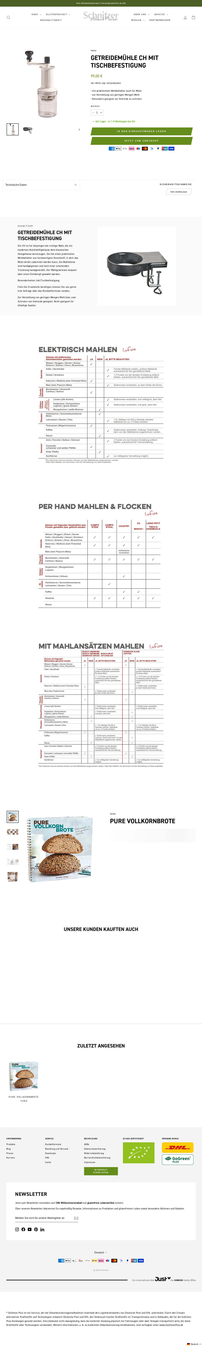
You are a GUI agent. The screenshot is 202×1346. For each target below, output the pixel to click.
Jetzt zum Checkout (141, 141)
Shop (35, 14)
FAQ (47, 1157)
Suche (48, 1162)
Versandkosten (114, 83)
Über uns (140, 14)
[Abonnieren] (76, 1218)
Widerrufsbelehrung (94, 1153)
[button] (194, 1344)
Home (93, 50)
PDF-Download (179, 192)
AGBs (86, 1144)
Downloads (50, 1153)
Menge (95, 106)
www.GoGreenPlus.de (171, 1324)
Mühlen (136, 20)
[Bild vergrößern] (62, 814)
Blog (8, 1149)
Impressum (89, 1162)
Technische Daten (16, 184)
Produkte (10, 1144)
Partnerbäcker (160, 20)
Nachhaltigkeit (51, 20)
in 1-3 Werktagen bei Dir (121, 121)
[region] (43, 84)
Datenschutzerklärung (95, 1149)
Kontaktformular (53, 1144)
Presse (9, 1153)
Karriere (10, 1157)
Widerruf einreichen (101, 1171)
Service (160, 14)
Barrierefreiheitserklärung (97, 1157)
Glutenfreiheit (57, 14)
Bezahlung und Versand (56, 1149)
